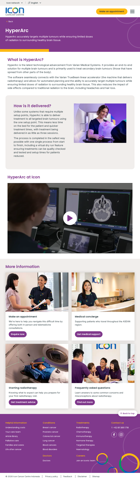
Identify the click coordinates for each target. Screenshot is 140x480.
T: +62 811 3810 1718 (120, 427)
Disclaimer (82, 476)
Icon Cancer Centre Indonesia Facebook (114, 434)
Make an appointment (111, 11)
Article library (11, 436)
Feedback (67, 476)
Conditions (49, 422)
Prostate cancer (50, 432)
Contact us (117, 422)
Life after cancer (13, 449)
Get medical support (88, 334)
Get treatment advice (23, 402)
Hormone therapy (84, 440)
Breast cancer (49, 427)
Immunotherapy (84, 436)
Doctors (46, 460)
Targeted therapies (85, 445)
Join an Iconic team (85, 460)
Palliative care (12, 440)
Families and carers (14, 445)
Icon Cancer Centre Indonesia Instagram (121, 434)
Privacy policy (51, 476)
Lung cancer (49, 440)
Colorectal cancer (51, 436)
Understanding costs (15, 427)
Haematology (82, 449)
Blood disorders (50, 449)
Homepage (14, 11)
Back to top (129, 413)
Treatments (82, 422)
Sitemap (96, 476)
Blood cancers (49, 445)
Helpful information (16, 422)
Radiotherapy (82, 427)
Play (70, 218)
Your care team (13, 432)
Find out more (85, 402)
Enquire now (17, 334)
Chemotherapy (83, 432)
